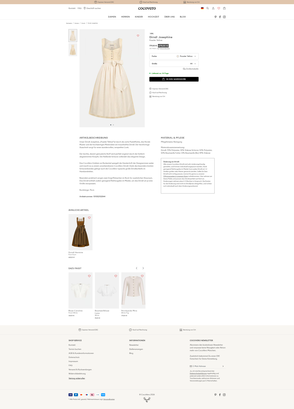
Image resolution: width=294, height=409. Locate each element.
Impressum (73, 361)
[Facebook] (220, 17)
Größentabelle (192, 69)
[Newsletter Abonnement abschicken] (223, 366)
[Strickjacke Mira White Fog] (133, 290)
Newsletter (134, 345)
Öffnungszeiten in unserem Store (175, 176)
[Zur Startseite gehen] (147, 8)
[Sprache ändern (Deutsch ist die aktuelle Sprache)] (202, 8)
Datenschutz (74, 357)
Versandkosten (165, 48)
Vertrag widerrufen (77, 378)
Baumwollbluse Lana (102, 313)
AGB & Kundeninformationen (81, 353)
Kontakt (72, 8)
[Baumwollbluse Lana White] (107, 290)
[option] (73, 36)
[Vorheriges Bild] (136, 268)
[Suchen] (207, 8)
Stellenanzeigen (136, 349)
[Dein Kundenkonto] (213, 8)
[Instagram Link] (224, 17)
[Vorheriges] (81, 78)
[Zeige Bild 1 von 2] (110, 124)
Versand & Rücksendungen (80, 369)
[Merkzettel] (219, 8)
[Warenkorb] (224, 8)
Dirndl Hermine (76, 253)
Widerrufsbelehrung (77, 373)
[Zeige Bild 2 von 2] (113, 124)
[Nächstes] (142, 78)
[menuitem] (215, 16)
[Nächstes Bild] (143, 268)
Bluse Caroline (76, 312)
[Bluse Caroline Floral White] (81, 290)
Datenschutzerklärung (198, 373)
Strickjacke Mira (129, 312)
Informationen (137, 340)
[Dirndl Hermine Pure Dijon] (81, 232)
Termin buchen (75, 349)
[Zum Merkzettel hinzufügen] (138, 36)
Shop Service (75, 340)
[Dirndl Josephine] (112, 78)
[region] (106, 78)
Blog (131, 353)
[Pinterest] (215, 17)
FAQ (79, 8)
